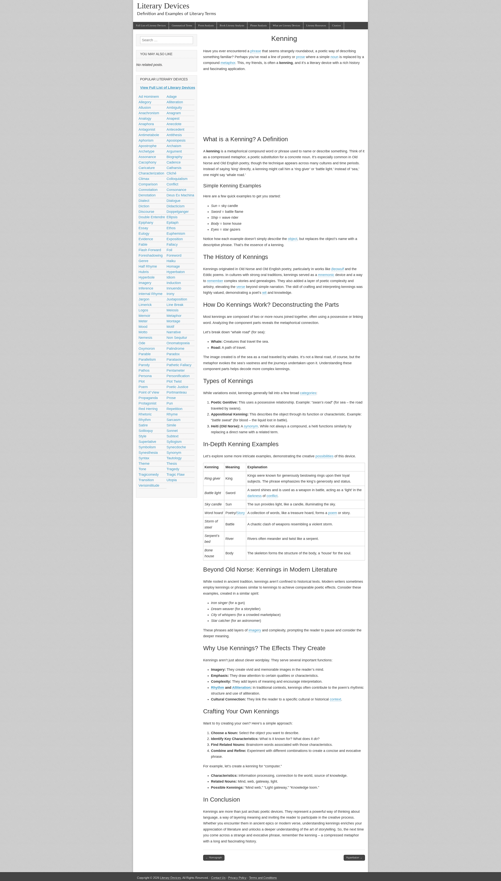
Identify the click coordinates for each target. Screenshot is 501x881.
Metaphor (174, 316)
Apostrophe (148, 146)
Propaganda (148, 398)
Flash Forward (150, 250)
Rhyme (172, 414)
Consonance (176, 190)
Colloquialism (177, 179)
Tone (142, 469)
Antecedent (175, 129)
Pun (170, 403)
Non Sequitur (177, 338)
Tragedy (173, 469)
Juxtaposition (177, 299)
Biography (174, 157)
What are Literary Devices (286, 25)
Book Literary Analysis (232, 25)
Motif (170, 327)
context (335, 699)
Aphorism (146, 140)
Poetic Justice (177, 387)
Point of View (149, 392)
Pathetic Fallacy (179, 365)
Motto (143, 332)
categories (308, 393)
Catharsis (174, 168)
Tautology (174, 458)
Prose (171, 398)
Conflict (172, 184)
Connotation (148, 190)
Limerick (145, 305)
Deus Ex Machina (180, 195)
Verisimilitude (149, 485)
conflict (272, 496)
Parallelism (147, 359)
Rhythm (217, 688)
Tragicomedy (149, 474)
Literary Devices (163, 5)
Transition (146, 480)
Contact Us (218, 877)
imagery (255, 630)
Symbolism (147, 447)
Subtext (172, 436)
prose (300, 57)
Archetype (146, 151)
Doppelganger (178, 212)
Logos (143, 310)
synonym (251, 426)
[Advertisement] (284, 102)
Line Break (175, 305)
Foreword (174, 255)
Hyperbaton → (354, 857)
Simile (171, 425)
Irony (170, 294)
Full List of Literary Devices (151, 25)
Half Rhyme (148, 266)
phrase (255, 51)
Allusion (145, 108)
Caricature (147, 168)
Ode (142, 343)
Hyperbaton (176, 272)
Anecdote (174, 124)
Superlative (147, 442)
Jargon (144, 299)
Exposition (175, 239)
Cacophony (147, 162)
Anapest (173, 118)
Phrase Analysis (258, 25)
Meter (143, 321)
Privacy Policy (237, 877)
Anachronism (149, 113)
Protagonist (147, 403)
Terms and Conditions (263, 877)
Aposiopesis (176, 140)
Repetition (174, 409)
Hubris (144, 272)
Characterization (151, 173)
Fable (143, 244)
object (292, 239)
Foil (169, 250)
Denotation (147, 195)
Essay (143, 228)
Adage (172, 97)
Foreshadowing (151, 255)
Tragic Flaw (176, 474)
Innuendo (174, 288)
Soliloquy (146, 431)
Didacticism (176, 206)
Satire (143, 425)
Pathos (144, 370)
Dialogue (173, 201)
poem (332, 513)
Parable (145, 354)
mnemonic (326, 275)
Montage (173, 321)
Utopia (172, 480)
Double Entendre (152, 217)
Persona (145, 376)
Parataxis (174, 359)
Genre (143, 261)
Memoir (144, 316)
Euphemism (176, 234)
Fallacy (172, 244)
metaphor (228, 63)
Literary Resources (316, 25)
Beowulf (337, 269)
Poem (143, 387)
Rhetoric (145, 414)
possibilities (324, 456)
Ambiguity (174, 108)
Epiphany (146, 223)
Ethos (171, 228)
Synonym (174, 453)
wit (264, 293)
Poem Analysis (206, 25)
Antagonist (147, 129)
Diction (144, 206)
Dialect (144, 201)
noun (334, 57)
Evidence (146, 239)
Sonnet (172, 431)
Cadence (174, 162)
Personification (178, 376)
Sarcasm (173, 420)
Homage (173, 266)
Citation (336, 25)
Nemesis (145, 338)
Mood (143, 327)
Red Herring (148, 409)
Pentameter (176, 370)
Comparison (148, 184)
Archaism (174, 146)
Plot (142, 381)
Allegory (145, 102)
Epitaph (172, 223)
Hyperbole (147, 277)
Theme (144, 464)
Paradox (173, 354)
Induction (174, 283)
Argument (174, 151)
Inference (146, 288)
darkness (254, 496)
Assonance (147, 157)
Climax (144, 179)
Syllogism (174, 442)
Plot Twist (174, 381)
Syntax (144, 458)
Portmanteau (177, 392)
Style (142, 436)
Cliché (171, 173)
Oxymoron (147, 349)
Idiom (171, 277)
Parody (144, 365)
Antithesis (174, 135)
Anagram (174, 113)
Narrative (174, 332)
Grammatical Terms (182, 25)
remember (215, 281)
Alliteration (241, 688)
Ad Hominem (149, 97)
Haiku (171, 261)
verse (240, 287)
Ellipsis (172, 217)
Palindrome (175, 349)
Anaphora (146, 124)
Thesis (172, 464)
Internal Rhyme (150, 294)
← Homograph (214, 857)
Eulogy (144, 234)
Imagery (145, 283)
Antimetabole (149, 135)
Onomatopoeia (178, 343)
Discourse (146, 212)
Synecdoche (176, 447)
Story (241, 513)
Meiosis (172, 310)
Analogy (145, 118)
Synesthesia (148, 453)
